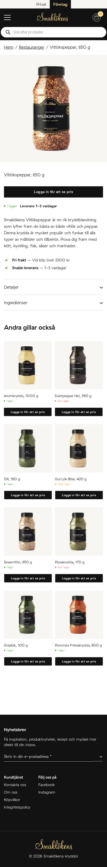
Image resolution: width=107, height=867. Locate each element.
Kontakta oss (15, 784)
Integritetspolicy (17, 807)
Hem (8, 47)
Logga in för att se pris (53, 192)
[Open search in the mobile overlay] (53, 32)
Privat (41, 4)
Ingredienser (15, 302)
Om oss (10, 792)
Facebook (46, 784)
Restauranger (31, 47)
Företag (60, 4)
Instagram (46, 792)
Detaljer (11, 287)
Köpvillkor (12, 799)
